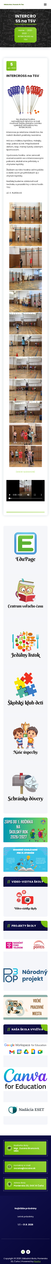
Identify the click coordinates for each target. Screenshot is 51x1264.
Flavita (37, 1261)
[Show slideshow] (25, 472)
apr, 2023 (11, 65)
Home (21, 30)
